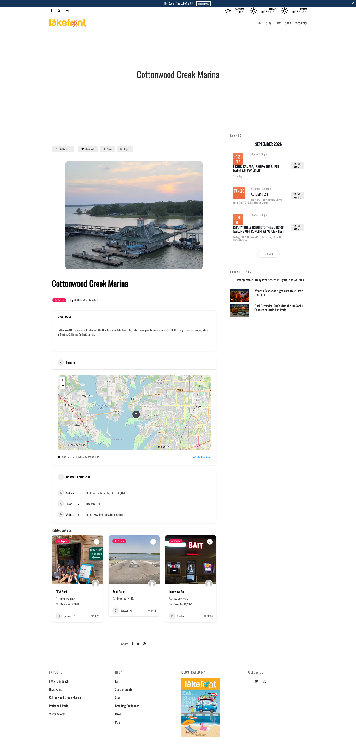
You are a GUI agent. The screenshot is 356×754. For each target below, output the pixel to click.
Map (117, 722)
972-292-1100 (93, 504)
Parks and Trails (58, 705)
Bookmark (90, 149)
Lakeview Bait (177, 591)
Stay (268, 22)
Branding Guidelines (127, 705)
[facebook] (249, 681)
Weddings (301, 22)
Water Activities (90, 300)
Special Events (123, 689)
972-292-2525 (181, 598)
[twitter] (256, 681)
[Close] (352, 3)
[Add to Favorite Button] (96, 542)
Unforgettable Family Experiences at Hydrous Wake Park (270, 280)
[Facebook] (51, 10)
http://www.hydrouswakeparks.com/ (105, 514)
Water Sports (57, 713)
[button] (71, 215)
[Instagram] (67, 10)
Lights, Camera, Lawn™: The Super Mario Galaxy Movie (256, 169)
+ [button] (63, 380)
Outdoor (78, 300)
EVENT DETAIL (297, 165)
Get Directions (204, 457)
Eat (260, 22)
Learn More (193, 3)
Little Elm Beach (59, 681)
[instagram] (264, 681)
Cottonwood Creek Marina (65, 697)
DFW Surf (61, 591)
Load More (268, 253)
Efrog (118, 713)
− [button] (63, 385)
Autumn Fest (259, 194)
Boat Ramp (118, 591)
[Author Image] (95, 583)
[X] (59, 10)
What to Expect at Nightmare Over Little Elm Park (278, 293)
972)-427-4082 (67, 598)
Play (278, 22)
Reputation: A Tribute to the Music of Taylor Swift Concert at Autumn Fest (258, 229)
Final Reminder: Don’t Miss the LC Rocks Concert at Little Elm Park (278, 308)
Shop (288, 22)
